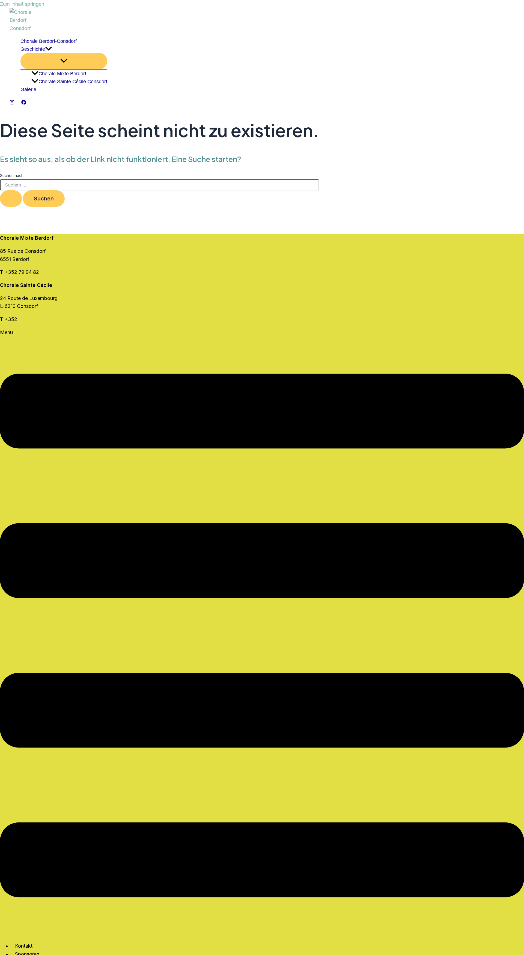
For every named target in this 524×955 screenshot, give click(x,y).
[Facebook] (23, 103)
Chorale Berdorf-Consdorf (48, 41)
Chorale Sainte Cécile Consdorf (72, 81)
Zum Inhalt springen (22, 4)
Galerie (28, 89)
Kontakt (23, 946)
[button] (48, 49)
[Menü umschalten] (63, 61)
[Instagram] (12, 103)
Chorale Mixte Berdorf (62, 73)
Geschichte (32, 49)
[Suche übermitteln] (11, 198)
